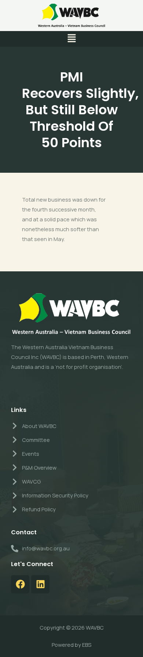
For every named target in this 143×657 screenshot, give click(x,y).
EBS (86, 644)
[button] (71, 39)
